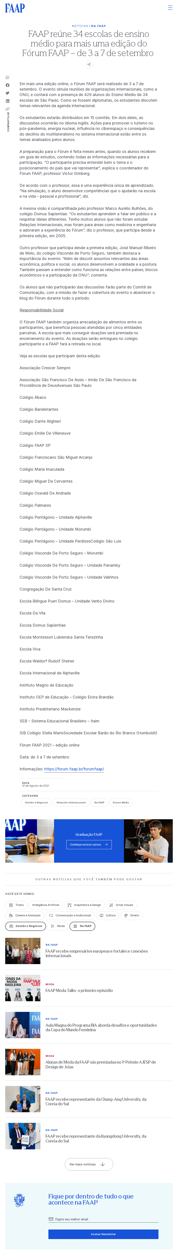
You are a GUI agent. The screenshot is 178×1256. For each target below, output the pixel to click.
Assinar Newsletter (103, 1234)
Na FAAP (98, 26)
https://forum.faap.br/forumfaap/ (74, 769)
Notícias (80, 26)
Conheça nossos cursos (85, 844)
